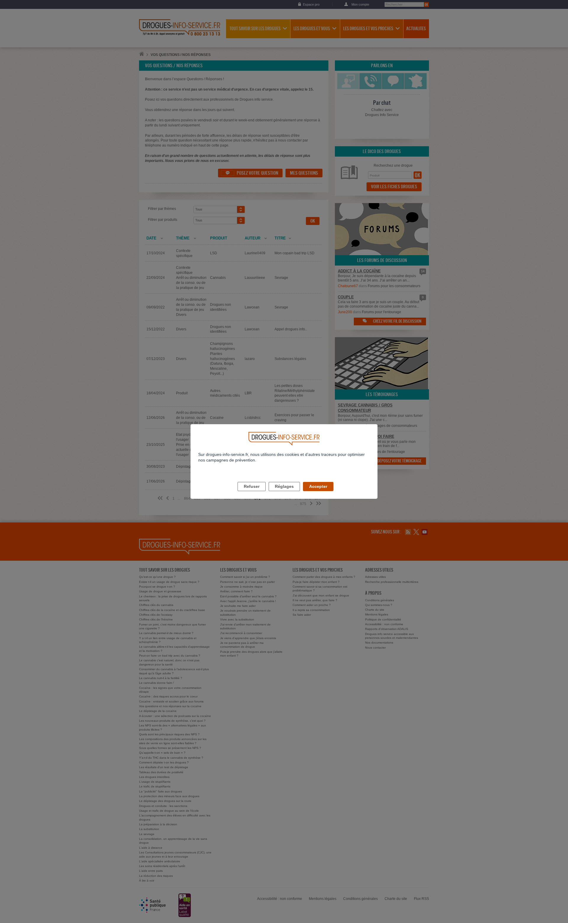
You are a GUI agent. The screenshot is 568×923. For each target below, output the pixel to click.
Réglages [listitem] (284, 486)
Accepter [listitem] (318, 486)
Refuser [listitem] (251, 486)
